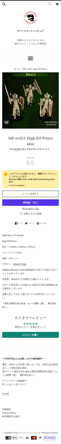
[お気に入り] (50, 4)
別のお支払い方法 (30, 208)
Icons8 (5, 393)
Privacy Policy (9, 413)
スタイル (30, 158)
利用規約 (6, 409)
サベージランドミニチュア (29, 433)
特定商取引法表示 (11, 416)
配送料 (17, 149)
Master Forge (19, 264)
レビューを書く (30, 335)
